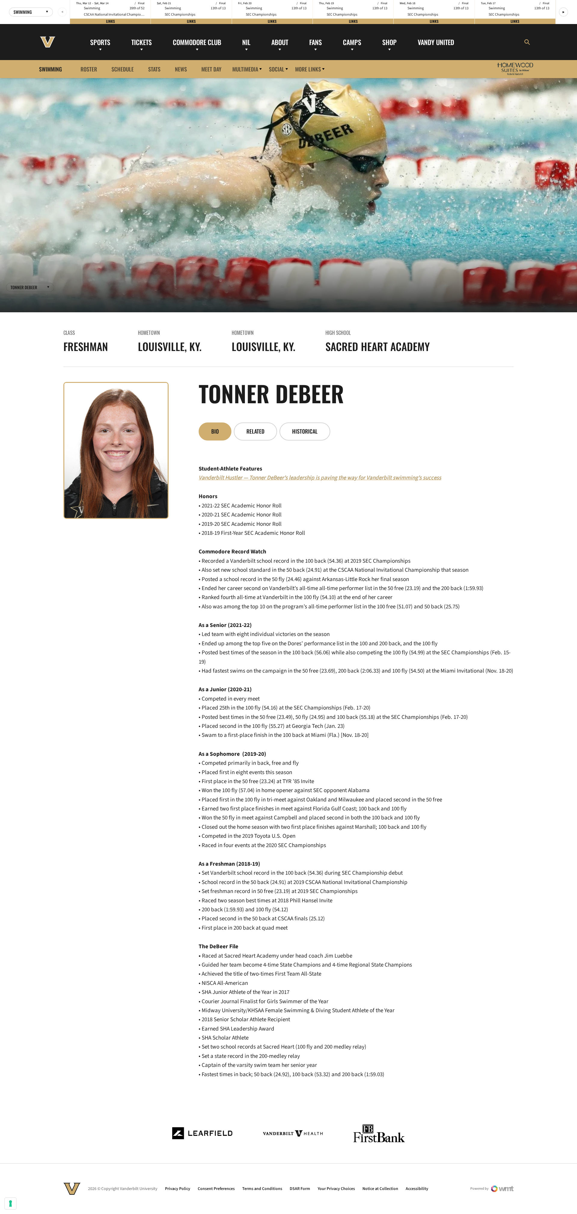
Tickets (141, 42)
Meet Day (211, 69)
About (279, 42)
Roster (89, 69)
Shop (389, 42)
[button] (563, 12)
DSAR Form (300, 1189)
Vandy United (436, 42)
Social (276, 69)
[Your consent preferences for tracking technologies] (10, 1203)
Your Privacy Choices (336, 1189)
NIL (246, 42)
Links (110, 21)
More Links (308, 69)
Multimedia (245, 69)
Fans (315, 42)
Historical (305, 431)
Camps (352, 42)
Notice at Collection (380, 1189)
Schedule (122, 69)
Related (255, 431)
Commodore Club (197, 42)
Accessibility (417, 1189)
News (181, 69)
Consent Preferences (216, 1189)
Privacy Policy (177, 1189)
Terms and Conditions (262, 1189)
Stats (154, 69)
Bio (215, 431)
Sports (100, 42)
